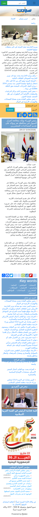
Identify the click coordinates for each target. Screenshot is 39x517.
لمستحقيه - (32, 293)
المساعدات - (20, 290)
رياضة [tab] (33, 23)
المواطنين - (23, 285)
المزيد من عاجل (30, 298)
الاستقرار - (23, 288)
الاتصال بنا (16, 504)
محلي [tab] (34, 19)
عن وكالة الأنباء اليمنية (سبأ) (25, 502)
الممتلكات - (13, 288)
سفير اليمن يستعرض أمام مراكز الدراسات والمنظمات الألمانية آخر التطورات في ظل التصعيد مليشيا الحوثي (21, 94)
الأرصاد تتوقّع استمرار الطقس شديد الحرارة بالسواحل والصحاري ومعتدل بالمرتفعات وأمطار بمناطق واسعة (20, 353)
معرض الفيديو (19, 386)
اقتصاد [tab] (13, 19)
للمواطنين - (10, 290)
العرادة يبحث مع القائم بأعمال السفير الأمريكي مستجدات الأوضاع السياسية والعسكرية (21, 370)
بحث (4, 3)
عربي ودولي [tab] (23, 19)
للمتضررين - (31, 290)
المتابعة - (13, 285)
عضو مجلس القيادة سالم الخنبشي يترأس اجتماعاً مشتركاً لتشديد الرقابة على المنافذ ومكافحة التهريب (21, 345)
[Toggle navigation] (34, 3)
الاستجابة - (32, 285)
